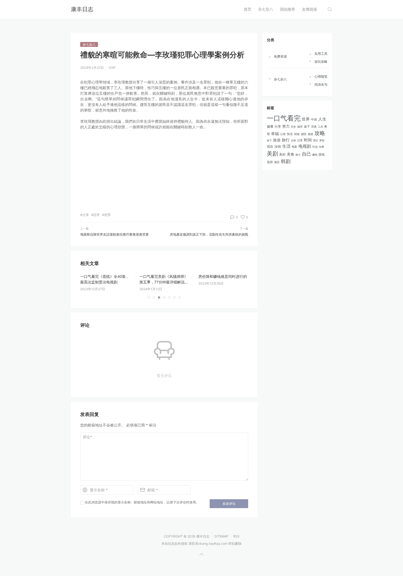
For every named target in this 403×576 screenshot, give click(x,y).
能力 (298, 154)
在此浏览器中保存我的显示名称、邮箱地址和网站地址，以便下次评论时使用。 (142, 502)
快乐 (290, 134)
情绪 (297, 134)
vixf (112, 68)
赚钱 (314, 154)
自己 (306, 154)
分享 (277, 126)
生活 (286, 146)
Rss (236, 536)
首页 (247, 9)
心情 (283, 134)
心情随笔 (320, 76)
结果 (321, 146)
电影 (294, 146)
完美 (314, 126)
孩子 (307, 126)
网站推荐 (287, 9)
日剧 (293, 140)
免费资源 (280, 56)
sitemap (221, 536)
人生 (322, 119)
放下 (269, 140)
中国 (314, 119)
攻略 (319, 133)
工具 (320, 126)
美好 (282, 154)
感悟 (303, 134)
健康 (270, 126)
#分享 (84, 215)
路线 (322, 154)
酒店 (277, 162)
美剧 (272, 153)
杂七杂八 (265, 9)
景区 (315, 140)
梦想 (321, 140)
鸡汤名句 (320, 84)
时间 (308, 140)
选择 (270, 162)
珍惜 (277, 146)
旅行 (286, 140)
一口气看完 (284, 118)
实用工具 (320, 54)
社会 (315, 146)
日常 (300, 140)
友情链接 (309, 9)
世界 (306, 119)
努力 (286, 126)
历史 (293, 126)
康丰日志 (82, 9)
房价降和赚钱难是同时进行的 (222, 276)
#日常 (95, 215)
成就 (310, 134)
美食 (290, 154)
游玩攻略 (320, 61)
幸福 (275, 133)
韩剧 (286, 161)
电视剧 (305, 146)
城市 (300, 126)
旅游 (277, 140)
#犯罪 (106, 215)
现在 (270, 146)
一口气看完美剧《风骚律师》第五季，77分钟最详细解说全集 (163, 282)
